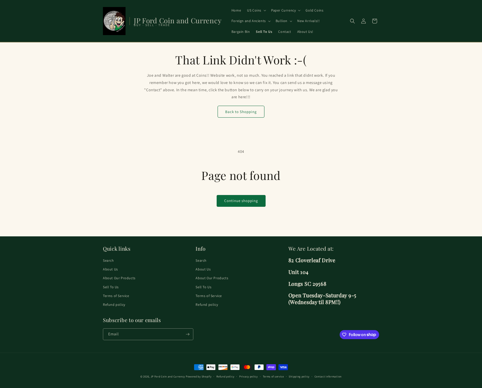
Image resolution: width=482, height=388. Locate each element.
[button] (256, 10)
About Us (110, 269)
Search (108, 260)
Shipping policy (299, 376)
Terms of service (273, 376)
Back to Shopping (241, 111)
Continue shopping (241, 200)
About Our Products (119, 278)
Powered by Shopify (199, 376)
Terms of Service (116, 296)
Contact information (328, 376)
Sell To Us (111, 287)
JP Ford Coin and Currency (168, 376)
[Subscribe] (187, 334)
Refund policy (114, 304)
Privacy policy (248, 376)
